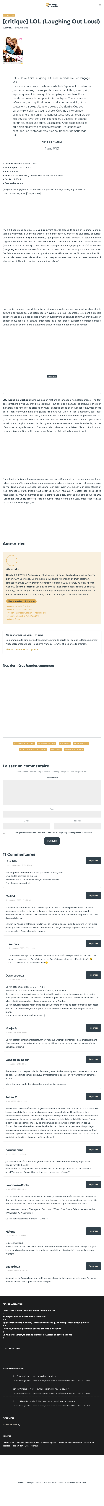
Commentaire (52, 778)
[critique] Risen (13, 619)
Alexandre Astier (24, 743)
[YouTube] (48, 1475)
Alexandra (7, 28)
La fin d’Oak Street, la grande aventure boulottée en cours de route (37, 1334)
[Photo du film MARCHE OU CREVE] (12, 384)
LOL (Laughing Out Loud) (33, 750)
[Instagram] (44, 1475)
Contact (34, 1445)
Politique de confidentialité (70, 1442)
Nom (52, 809)
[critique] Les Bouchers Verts (19, 609)
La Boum (65, 743)
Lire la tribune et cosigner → (22, 649)
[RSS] (68, 1475)
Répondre (93, 860)
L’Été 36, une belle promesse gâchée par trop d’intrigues (32, 1328)
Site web (77, 821)
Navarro (56, 750)
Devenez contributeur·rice (27, 1442)
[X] (40, 1475)
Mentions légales (48, 1442)
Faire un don (17, 1445)
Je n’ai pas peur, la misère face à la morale (24, 1316)
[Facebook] (36, 1475)
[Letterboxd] (60, 1475)
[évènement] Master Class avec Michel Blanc (26, 613)
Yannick (14, 944)
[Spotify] (64, 1475)
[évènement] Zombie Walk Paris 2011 (23, 616)
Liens (27, 1445)
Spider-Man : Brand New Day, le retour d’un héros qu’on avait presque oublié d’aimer (46, 1322)
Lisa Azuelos (81, 743)
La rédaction (8, 1442)
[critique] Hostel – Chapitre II (19, 606)
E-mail (26, 821)
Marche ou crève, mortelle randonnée (45, 384)
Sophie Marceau (74, 750)
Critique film (8, 15)
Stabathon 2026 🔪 (11, 1424)
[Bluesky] (56, 1475)
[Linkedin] (52, 1475)
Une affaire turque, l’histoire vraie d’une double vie (29, 1310)
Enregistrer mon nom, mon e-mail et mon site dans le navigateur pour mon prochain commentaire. (54, 833)
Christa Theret (47, 743)
